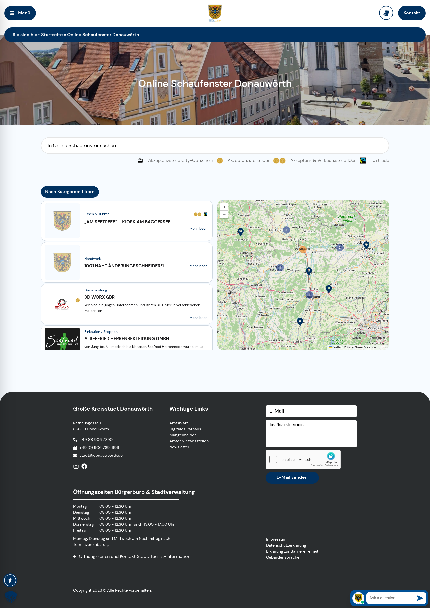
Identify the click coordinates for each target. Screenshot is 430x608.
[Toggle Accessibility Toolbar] (10, 580)
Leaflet (337, 347)
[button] (241, 232)
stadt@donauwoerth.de (101, 455)
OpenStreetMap (358, 347)
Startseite (52, 34)
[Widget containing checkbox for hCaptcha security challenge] (303, 459)
